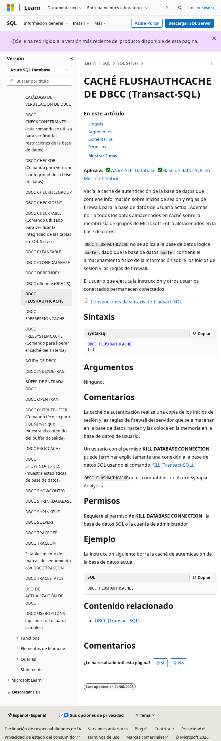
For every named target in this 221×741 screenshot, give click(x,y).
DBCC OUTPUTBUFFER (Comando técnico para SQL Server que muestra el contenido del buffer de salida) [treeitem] (47, 424)
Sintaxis (95, 124)
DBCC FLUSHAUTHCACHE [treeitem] (44, 297)
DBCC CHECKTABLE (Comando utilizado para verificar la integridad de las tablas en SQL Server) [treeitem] (48, 227)
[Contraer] (71, 58)
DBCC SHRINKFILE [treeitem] (42, 511)
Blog (139, 729)
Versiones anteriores (108, 729)
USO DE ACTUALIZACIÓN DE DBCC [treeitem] (44, 596)
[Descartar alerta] (214, 38)
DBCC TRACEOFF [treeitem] (41, 532)
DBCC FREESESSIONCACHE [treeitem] (44, 315)
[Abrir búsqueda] (180, 8)
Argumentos (100, 131)
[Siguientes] (167, 7)
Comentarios (100, 139)
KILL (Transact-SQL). (172, 465)
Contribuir (164, 729)
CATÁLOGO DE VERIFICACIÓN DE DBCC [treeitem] (48, 100)
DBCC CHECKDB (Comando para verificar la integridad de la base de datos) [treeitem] (48, 171)
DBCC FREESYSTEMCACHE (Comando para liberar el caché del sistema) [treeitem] (47, 339)
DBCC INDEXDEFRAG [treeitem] (44, 371)
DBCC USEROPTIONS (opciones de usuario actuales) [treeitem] (45, 620)
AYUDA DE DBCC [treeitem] (40, 360)
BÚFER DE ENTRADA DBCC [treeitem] (44, 385)
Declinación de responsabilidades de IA (43, 729)
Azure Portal (147, 23)
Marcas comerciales (145, 737)
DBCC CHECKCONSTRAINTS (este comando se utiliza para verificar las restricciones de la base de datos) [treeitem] (48, 132)
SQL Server (127, 63)
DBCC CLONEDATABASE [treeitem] (47, 262)
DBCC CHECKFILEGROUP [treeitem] (48, 192)
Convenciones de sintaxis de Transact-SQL (136, 302)
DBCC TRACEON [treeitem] (40, 543)
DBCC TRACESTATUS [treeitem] (44, 578)
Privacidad (191, 729)
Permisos (97, 146)
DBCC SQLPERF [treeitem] (39, 522)
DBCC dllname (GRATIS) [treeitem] (47, 283)
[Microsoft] (10, 8)
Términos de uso (103, 737)
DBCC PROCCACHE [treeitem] (43, 448)
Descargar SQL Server (189, 23)
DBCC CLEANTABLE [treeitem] (43, 251)
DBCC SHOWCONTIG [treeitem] (45, 490)
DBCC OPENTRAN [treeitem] (42, 399)
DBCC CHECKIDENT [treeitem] (43, 202)
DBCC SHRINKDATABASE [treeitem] (48, 501)
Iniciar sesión (201, 7)
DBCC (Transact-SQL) (117, 621)
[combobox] (39, 69)
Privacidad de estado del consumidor (40, 737)
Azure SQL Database (133, 170)
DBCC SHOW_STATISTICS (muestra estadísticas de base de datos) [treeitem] (45, 469)
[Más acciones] (211, 63)
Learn (90, 63)
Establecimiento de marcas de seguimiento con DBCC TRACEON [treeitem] (48, 561)
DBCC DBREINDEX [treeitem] (42, 273)
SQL (106, 63)
